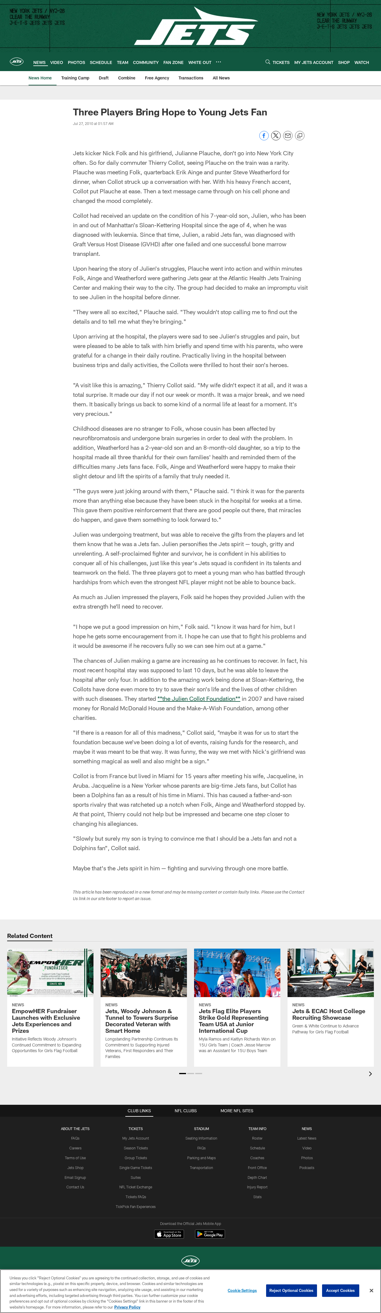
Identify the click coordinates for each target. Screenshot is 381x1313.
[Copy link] (300, 136)
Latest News (306, 1138)
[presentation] (371, 1074)
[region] (190, 1291)
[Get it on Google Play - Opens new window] (210, 1237)
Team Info (257, 1128)
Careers (75, 1148)
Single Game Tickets (135, 1167)
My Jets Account (135, 1138)
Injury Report (257, 1187)
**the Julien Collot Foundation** (198, 698)
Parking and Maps (201, 1158)
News (307, 1128)
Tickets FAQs (136, 1197)
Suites (136, 1177)
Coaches (257, 1158)
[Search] (268, 62)
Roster (257, 1138)
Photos (307, 1158)
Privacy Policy (127, 1306)
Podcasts (306, 1167)
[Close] (371, 1290)
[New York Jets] (190, 1261)
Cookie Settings (242, 1290)
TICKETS (136, 1128)
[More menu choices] (218, 61)
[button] (183, 1073)
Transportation (201, 1167)
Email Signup (75, 1177)
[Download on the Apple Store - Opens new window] (169, 1235)
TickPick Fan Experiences (136, 1206)
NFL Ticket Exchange (135, 1187)
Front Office (257, 1167)
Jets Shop (75, 1167)
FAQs (75, 1138)
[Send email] (288, 138)
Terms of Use (75, 1158)
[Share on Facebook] (264, 138)
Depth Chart (257, 1177)
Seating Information (201, 1138)
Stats (257, 1197)
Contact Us (75, 1187)
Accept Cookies (340, 1290)
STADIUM (201, 1128)
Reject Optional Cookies (291, 1290)
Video (307, 1148)
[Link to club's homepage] (17, 61)
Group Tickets (136, 1158)
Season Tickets (136, 1148)
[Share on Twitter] (276, 138)
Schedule (257, 1148)
